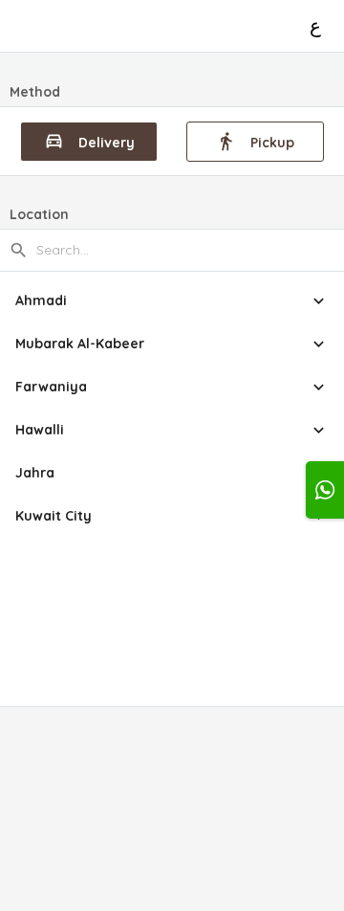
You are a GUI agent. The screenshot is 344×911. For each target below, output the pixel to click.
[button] (172, 300)
